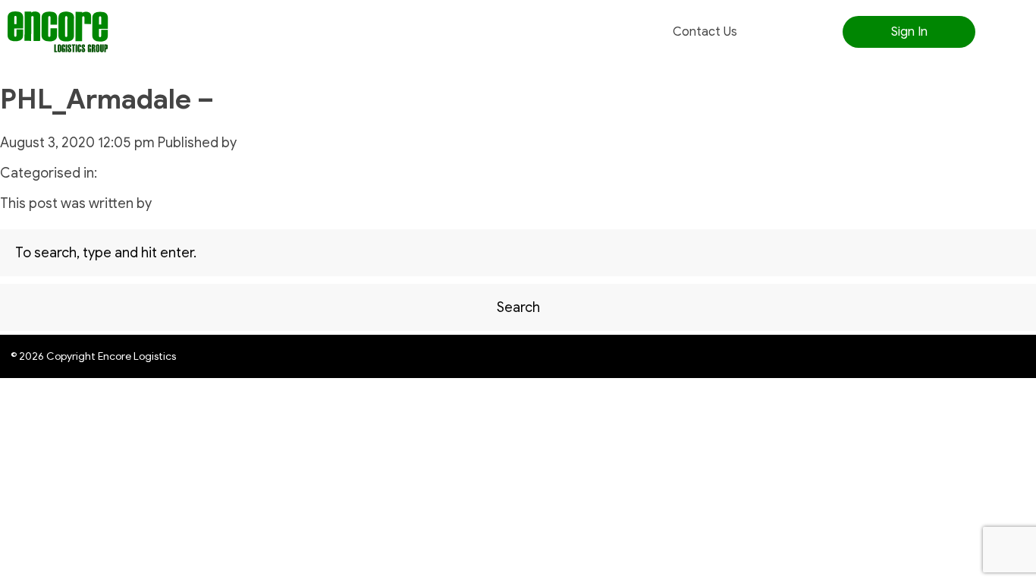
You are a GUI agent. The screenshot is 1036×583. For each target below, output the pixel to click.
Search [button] (518, 307)
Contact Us (705, 31)
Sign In (909, 31)
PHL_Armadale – (107, 99)
